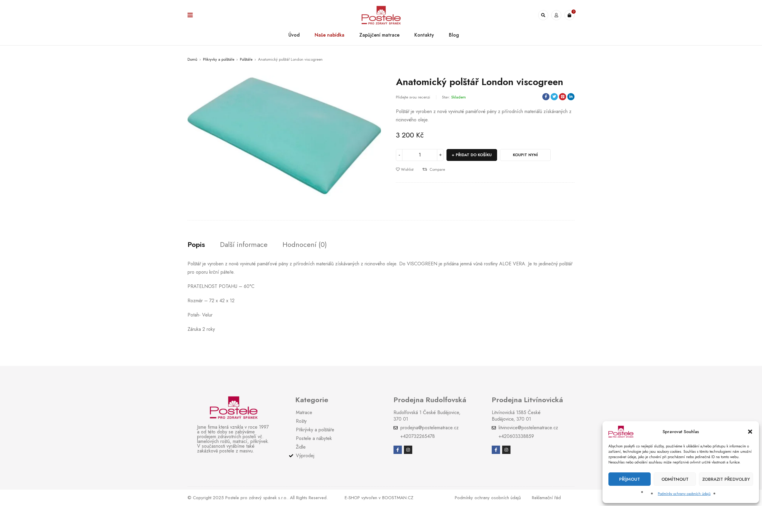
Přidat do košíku (474, 155)
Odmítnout (674, 479)
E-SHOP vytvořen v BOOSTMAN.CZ (379, 497)
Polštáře (246, 59)
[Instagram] (408, 450)
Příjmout (629, 479)
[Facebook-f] (398, 450)
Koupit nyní (525, 155)
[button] (750, 432)
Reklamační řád (546, 497)
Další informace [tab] (244, 244)
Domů (192, 59)
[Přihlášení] (556, 15)
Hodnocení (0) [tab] (304, 244)
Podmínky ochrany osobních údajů (684, 493)
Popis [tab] (196, 244)
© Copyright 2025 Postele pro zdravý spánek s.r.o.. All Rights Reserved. (258, 497)
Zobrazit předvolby (726, 479)
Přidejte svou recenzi (413, 97)
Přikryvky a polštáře (218, 59)
